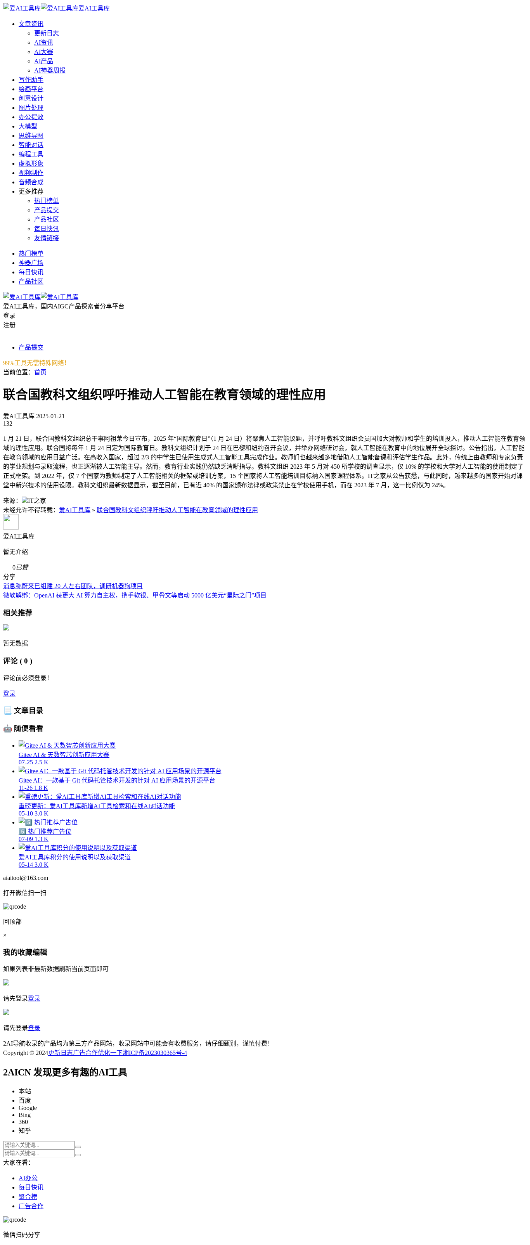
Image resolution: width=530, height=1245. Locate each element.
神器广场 (31, 263)
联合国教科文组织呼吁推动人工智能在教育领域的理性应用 (177, 510)
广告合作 (85, 1052)
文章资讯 (31, 24)
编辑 (40, 952)
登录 (9, 693)
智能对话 (31, 145)
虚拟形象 (31, 163)
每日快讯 (46, 228)
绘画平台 (31, 89)
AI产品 (43, 61)
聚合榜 (28, 1196)
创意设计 (31, 98)
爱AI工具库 (74, 510)
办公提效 (31, 117)
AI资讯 (43, 42)
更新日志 (46, 33)
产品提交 (46, 210)
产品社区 (46, 219)
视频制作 (31, 173)
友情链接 (46, 238)
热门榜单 (46, 200)
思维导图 (31, 135)
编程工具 (31, 154)
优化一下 (110, 1052)
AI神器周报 (50, 70)
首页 (40, 372)
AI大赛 (43, 51)
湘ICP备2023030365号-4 (155, 1052)
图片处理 (31, 107)
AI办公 (28, 1178)
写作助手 (31, 79)
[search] (78, 1147)
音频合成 (31, 182)
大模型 (28, 126)
